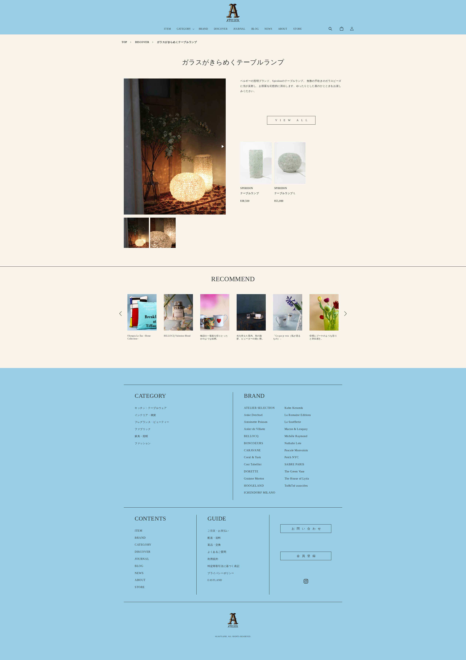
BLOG (139, 565)
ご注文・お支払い (218, 530)
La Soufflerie (293, 421)
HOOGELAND (254, 485)
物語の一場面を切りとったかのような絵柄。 (199, 337)
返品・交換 (214, 544)
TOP (124, 42)
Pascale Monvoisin (296, 450)
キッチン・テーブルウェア (151, 408)
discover (142, 42)
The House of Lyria (297, 478)
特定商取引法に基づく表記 (223, 566)
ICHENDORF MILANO (259, 492)
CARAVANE (252, 450)
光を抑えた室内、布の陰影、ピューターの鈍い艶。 (235, 337)
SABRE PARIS (294, 464)
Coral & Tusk (252, 457)
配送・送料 (214, 538)
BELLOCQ (251, 436)
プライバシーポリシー (221, 573)
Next (345, 313)
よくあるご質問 (217, 552)
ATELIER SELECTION (259, 407)
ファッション (143, 443)
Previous (120, 313)
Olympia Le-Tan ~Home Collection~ (124, 337)
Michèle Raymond (296, 436)
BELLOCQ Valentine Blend (162, 336)
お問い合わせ (307, 528)
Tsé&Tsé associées (296, 485)
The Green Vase (295, 471)
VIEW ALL (292, 120)
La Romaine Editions (298, 415)
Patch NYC (292, 457)
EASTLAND (215, 580)
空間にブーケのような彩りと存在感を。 (308, 337)
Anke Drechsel (253, 415)
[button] (185, 29)
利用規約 (213, 559)
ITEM (138, 530)
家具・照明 (141, 436)
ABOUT (140, 580)
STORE (140, 587)
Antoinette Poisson (256, 421)
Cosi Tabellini (252, 464)
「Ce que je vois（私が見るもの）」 (272, 337)
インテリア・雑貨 (145, 415)
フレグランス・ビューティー (152, 422)
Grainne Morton (254, 478)
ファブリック (143, 429)
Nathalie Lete (293, 443)
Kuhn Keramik (294, 407)
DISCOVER (143, 551)
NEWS (139, 573)
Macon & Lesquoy (296, 429)
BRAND (140, 537)
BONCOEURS (253, 443)
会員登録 (307, 555)
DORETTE (251, 471)
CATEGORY (143, 544)
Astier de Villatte (254, 429)
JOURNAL (142, 558)
